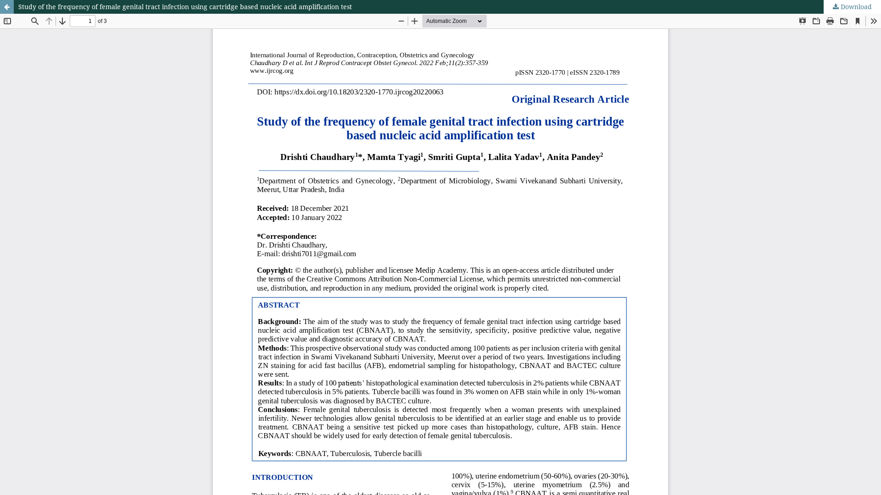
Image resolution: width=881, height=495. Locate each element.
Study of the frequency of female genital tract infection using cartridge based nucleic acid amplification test (185, 6)
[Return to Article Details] (7, 7)
